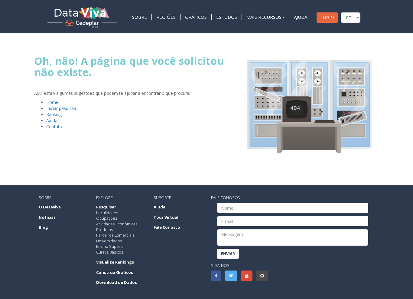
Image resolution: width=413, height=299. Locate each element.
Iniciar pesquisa (61, 108)
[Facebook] (216, 276)
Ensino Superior (110, 246)
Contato (54, 126)
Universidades (109, 241)
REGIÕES (166, 17)
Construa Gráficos (114, 272)
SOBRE (139, 17)
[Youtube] (246, 276)
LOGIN (327, 17)
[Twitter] (231, 276)
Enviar (228, 253)
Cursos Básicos (109, 252)
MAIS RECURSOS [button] (263, 17)
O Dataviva (50, 207)
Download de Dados (116, 282)
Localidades (107, 212)
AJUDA (300, 17)
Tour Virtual (166, 217)
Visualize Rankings (115, 262)
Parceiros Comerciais (115, 235)
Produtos (104, 229)
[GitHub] (262, 276)
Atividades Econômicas (116, 224)
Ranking (54, 114)
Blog (43, 227)
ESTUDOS (226, 17)
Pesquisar (106, 207)
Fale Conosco (167, 227)
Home (52, 102)
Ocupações (106, 218)
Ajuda (51, 120)
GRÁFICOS (196, 17)
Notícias (47, 217)
